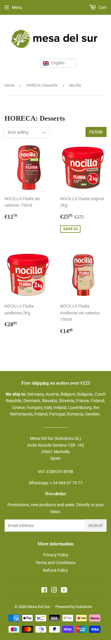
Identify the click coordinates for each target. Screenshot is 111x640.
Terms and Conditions (55, 562)
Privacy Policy (55, 555)
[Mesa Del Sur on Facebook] (44, 590)
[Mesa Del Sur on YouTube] (64, 590)
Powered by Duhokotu (73, 606)
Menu (17, 7)
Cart (102, 7)
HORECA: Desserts (42, 85)
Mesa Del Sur (39, 606)
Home (9, 85)
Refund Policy (55, 570)
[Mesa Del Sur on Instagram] (54, 590)
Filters (96, 132)
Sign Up (96, 525)
